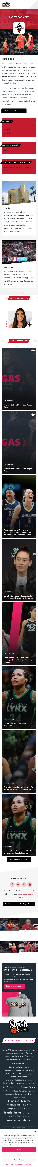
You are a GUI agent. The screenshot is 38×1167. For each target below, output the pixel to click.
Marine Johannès (9, 1094)
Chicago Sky (19, 1063)
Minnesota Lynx (24, 1094)
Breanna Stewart (24, 1056)
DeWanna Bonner (11, 1074)
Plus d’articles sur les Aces (18, 860)
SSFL (10, 1116)
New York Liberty (19, 1101)
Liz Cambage (8, 1091)
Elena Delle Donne (19, 1077)
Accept (19, 1149)
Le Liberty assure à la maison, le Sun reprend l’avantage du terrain (18, 597)
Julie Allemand (8, 1087)
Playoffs (29, 1105)
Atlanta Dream (25, 1053)
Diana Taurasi (26, 1074)
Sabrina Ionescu (24, 1109)
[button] (35, 1132)
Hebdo (29, 1080)
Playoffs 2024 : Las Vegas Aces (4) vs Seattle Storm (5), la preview (19, 788)
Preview (12, 1109)
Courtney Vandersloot (12, 1071)
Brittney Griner (12, 1060)
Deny (19, 1155)
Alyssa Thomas (29, 1050)
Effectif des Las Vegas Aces (13, 111)
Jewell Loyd (20, 1083)
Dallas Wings (28, 1071)
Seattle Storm (12, 1112)
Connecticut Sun (19, 1067)
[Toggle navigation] (34, 4)
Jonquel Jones (30, 1083)
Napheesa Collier (19, 1098)
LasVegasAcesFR (26, 894)
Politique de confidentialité (23, 1164)
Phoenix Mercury (16, 1105)
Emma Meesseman (16, 1080)
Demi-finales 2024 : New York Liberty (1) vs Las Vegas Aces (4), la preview (18, 660)
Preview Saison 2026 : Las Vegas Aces (18, 406)
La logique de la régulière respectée (15, 725)
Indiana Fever (9, 1083)
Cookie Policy (10, 1164)
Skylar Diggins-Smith (28, 1113)
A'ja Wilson (8, 1050)
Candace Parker (25, 1059)
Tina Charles (25, 1116)
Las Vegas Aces (25, 1087)
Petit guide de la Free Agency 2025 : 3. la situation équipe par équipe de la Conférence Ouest (17, 532)
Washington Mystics (19, 1120)
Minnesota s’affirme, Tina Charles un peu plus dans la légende (18, 852)
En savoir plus (19, 1128)
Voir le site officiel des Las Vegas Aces (18, 904)
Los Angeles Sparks (24, 1091)
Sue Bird (17, 1116)
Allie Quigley (19, 1050)
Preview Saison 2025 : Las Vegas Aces (18, 470)
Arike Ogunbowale (12, 1053)
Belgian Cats (10, 1056)
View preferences (19, 1160)
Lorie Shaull (19, 53)
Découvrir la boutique (13, 986)
